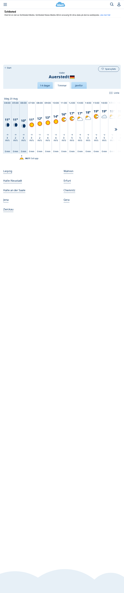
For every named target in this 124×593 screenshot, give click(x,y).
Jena (6, 200)
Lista (116, 92)
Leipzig (7, 171)
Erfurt (67, 180)
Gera (66, 200)
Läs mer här (105, 14)
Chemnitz (69, 190)
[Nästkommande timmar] (116, 130)
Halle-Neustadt (12, 180)
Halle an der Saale (14, 190)
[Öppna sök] (111, 4)
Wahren (68, 171)
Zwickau (8, 209)
